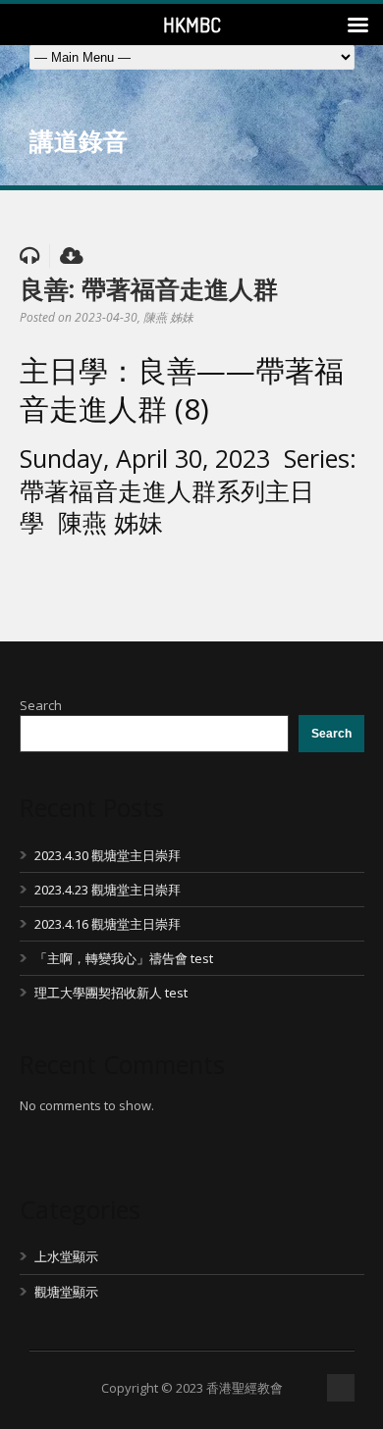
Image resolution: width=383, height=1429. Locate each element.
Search (41, 705)
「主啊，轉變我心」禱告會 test (123, 958)
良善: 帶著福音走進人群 (149, 288)
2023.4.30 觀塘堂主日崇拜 (107, 855)
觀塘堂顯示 (66, 1292)
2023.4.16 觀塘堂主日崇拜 (107, 924)
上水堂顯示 (66, 1256)
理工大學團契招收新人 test (111, 992)
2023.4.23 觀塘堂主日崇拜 (107, 889)
